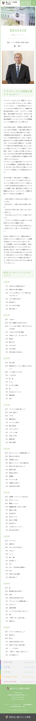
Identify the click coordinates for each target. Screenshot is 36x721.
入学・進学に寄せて (15, 299)
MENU (33, 3)
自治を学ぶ (12, 513)
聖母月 (11, 339)
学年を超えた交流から (16, 352)
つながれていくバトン (16, 527)
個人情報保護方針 (28, 704)
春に (10, 614)
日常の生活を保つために (16, 598)
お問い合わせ (28, 3)
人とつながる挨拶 (14, 305)
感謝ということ (14, 503)
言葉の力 (11, 621)
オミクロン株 (13, 479)
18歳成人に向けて (14, 483)
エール (11, 554)
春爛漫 (11, 476)
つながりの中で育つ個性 (16, 332)
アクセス (6, 704)
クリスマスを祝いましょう (17, 632)
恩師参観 (11, 395)
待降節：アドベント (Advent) (18, 497)
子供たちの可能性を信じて (17, 286)
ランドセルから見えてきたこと (18, 611)
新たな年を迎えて (14, 530)
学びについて (13, 517)
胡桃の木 (11, 544)
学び (10, 571)
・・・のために (14, 648)
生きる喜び (12, 349)
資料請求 (22, 3)
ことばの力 (12, 375)
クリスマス (12, 541)
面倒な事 (11, 439)
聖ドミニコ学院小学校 (9, 3)
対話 (10, 594)
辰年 (10, 398)
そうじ (11, 382)
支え (10, 564)
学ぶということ (14, 500)
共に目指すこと (14, 655)
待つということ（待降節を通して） (20, 453)
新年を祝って (13, 309)
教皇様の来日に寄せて (16, 591)
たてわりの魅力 (14, 385)
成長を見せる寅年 (14, 486)
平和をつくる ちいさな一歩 (18, 335)
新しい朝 (11, 557)
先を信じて (12, 561)
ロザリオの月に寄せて (16, 547)
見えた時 (11, 363)
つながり (11, 319)
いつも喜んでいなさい (16, 372)
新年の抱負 (12, 442)
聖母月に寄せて (14, 473)
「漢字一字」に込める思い (17, 618)
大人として (12, 604)
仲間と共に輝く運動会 (16, 289)
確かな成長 (12, 426)
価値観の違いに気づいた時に (18, 507)
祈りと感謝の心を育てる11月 (17, 323)
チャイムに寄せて (14, 422)
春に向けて (12, 523)
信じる (11, 638)
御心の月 (11, 342)
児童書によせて (14, 460)
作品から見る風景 (14, 574)
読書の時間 (12, 608)
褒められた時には (14, 456)
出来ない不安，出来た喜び (17, 645)
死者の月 (11, 635)
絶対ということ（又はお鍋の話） (19, 463)
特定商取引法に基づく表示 (18, 706)
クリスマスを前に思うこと (17, 409)
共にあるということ (15, 392)
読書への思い (13, 510)
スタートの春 (13, 432)
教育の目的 (12, 469)
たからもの (12, 345)
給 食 (11, 379)
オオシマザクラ (13, 429)
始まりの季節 (13, 520)
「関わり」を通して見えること (18, 652)
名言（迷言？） (14, 412)
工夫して (11, 551)
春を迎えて (12, 302)
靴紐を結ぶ (12, 419)
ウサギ (11, 416)
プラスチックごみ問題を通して (18, 601)
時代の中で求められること (17, 466)
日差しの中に (13, 436)
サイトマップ (16, 704)
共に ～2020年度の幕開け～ (17, 567)
